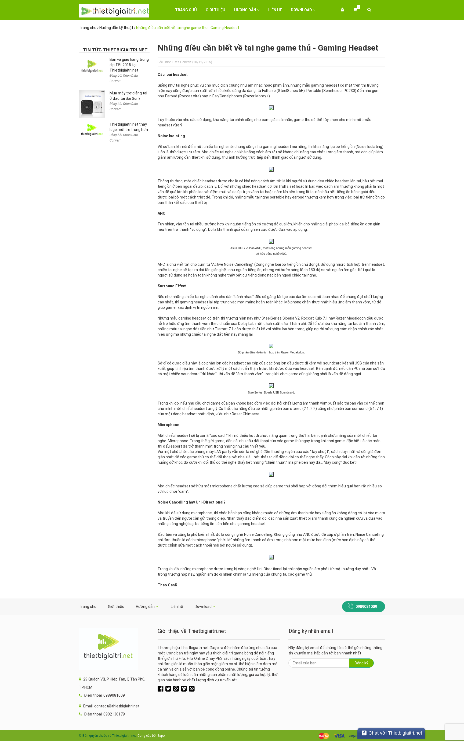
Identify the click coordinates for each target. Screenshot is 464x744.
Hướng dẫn (245, 10)
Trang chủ (186, 10)
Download (302, 10)
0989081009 (366, 606)
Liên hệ (275, 10)
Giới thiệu (215, 10)
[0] (355, 10)
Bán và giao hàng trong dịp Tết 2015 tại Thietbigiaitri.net (129, 64)
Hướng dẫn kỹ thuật (116, 28)
